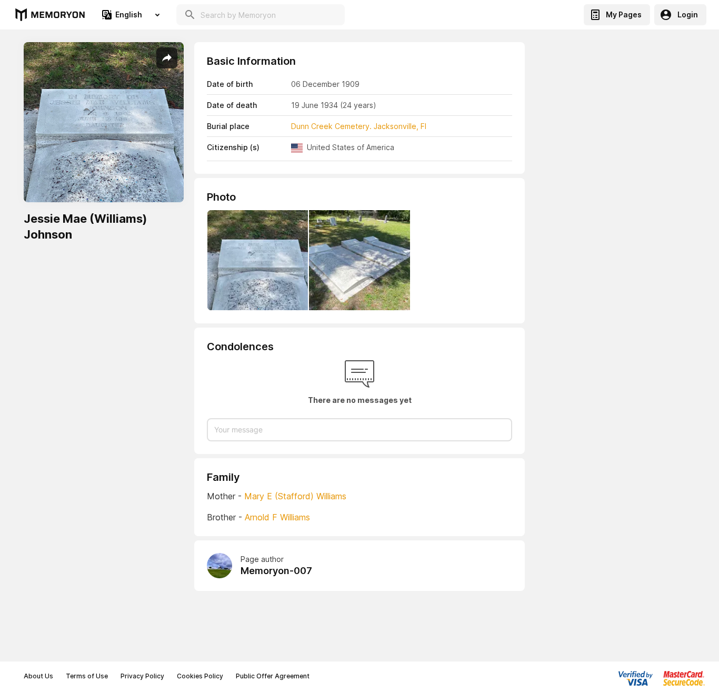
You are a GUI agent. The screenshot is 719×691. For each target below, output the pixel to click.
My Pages (624, 14)
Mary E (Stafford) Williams (295, 496)
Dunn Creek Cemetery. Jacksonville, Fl (358, 126)
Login (687, 14)
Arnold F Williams (277, 517)
